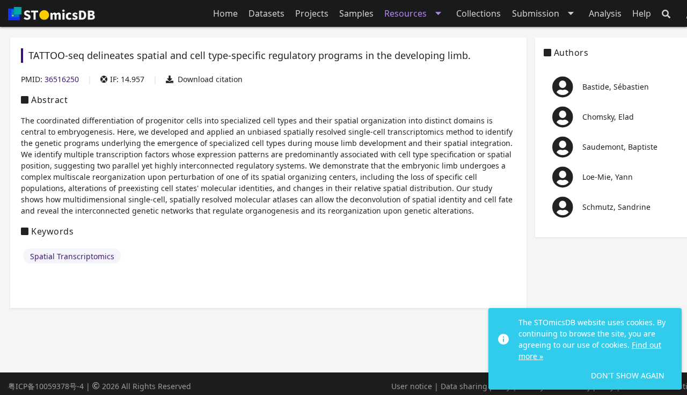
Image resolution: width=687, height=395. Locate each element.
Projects (311, 13)
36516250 (62, 79)
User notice (411, 386)
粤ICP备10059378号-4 (46, 386)
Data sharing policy (475, 386)
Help (641, 13)
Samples (356, 13)
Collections (478, 13)
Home (225, 13)
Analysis (605, 13)
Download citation (210, 79)
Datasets (266, 13)
